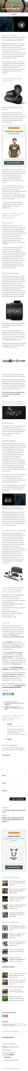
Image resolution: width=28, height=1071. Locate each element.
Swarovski (15, 708)
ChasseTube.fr (11, 9)
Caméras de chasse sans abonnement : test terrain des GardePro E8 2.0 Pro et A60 (17, 998)
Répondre (9, 739)
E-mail (4, 783)
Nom (4, 775)
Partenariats (7, 1057)
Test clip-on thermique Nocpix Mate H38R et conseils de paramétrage (17, 914)
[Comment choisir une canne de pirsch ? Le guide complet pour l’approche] (5, 982)
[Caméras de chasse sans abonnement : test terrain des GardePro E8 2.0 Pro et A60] (5, 999)
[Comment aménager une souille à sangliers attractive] (5, 992)
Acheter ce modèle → (14, 162)
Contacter (5, 1047)
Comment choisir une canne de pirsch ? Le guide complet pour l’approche (17, 883)
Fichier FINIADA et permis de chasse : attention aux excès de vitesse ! (17, 927)
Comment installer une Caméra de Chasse (13, 987)
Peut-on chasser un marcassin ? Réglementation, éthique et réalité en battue (17, 890)
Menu (14, 14)
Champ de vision (9, 706)
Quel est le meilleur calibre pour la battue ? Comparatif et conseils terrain (17, 906)
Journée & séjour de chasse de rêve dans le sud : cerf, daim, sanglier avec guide (17, 898)
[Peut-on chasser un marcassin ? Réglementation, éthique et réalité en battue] (5, 976)
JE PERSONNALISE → (14, 867)
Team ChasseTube (10, 35)
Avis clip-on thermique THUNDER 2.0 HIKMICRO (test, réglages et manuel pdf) (17, 959)
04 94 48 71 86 (17, 664)
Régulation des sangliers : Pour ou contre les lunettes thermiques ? (17, 935)
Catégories (5, 1021)
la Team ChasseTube (13, 1047)
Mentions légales (6, 1050)
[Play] (14, 412)
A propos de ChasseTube (8, 1044)
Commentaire (6, 755)
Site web (4, 790)
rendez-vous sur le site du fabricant (11, 645)
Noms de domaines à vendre (11, 1060)
